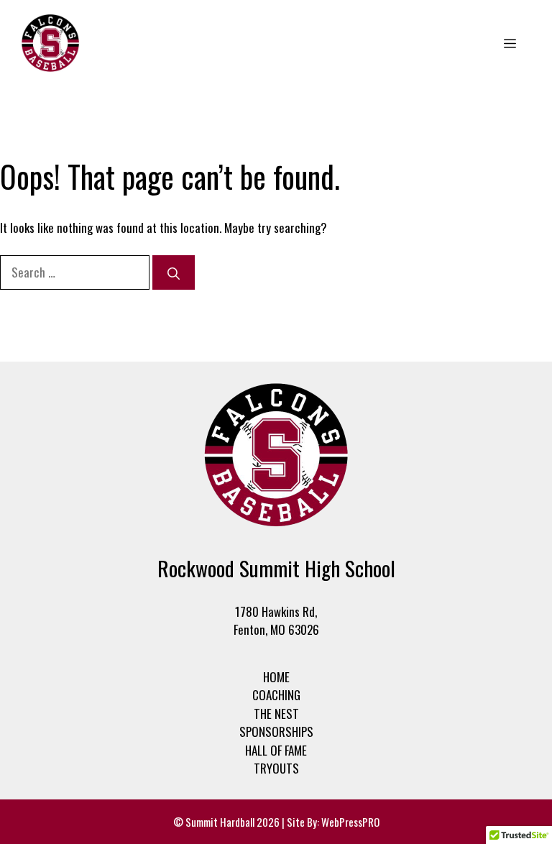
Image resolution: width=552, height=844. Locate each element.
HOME (276, 677)
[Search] (173, 272)
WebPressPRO (350, 822)
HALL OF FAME (276, 750)
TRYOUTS (276, 768)
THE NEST (276, 714)
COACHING (276, 695)
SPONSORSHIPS (276, 731)
